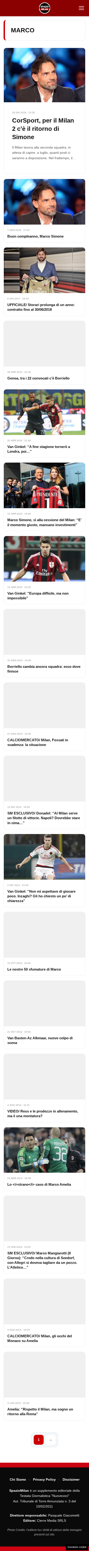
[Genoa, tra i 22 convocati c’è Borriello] (44, 352)
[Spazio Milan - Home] (44, 8)
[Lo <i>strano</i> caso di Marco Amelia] (44, 1159)
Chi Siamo (18, 1479)
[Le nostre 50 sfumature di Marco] (44, 943)
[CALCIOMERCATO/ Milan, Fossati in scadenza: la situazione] (44, 717)
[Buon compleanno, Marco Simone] (44, 210)
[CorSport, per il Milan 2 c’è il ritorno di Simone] (44, 111)
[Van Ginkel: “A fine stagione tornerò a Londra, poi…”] (44, 423)
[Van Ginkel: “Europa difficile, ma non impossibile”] (44, 570)
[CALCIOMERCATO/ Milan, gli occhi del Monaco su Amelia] (44, 1313)
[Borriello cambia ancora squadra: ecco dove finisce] (44, 643)
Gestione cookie (77, 1547)
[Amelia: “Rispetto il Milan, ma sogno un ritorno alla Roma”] (44, 1386)
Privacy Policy (44, 1479)
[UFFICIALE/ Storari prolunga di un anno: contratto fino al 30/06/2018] (44, 281)
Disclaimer (71, 1479)
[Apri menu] (81, 8)
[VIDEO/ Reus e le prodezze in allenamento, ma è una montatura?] (44, 1088)
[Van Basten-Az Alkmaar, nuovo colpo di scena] (44, 1015)
